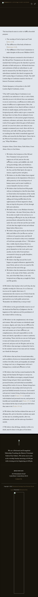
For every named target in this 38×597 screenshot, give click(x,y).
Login (12, 490)
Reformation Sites (23, 490)
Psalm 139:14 (27, 401)
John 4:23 (10, 42)
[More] (35, 4)
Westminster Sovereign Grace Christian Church (23, 486)
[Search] (31, 3)
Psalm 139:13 (19, 396)
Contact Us (18, 479)
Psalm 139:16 (17, 406)
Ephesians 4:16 (11, 47)
